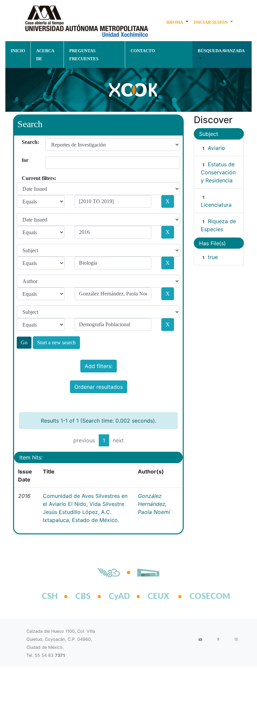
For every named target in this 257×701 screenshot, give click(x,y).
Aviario (216, 148)
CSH (50, 597)
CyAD (119, 597)
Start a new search (56, 342)
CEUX (158, 597)
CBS (82, 597)
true (213, 257)
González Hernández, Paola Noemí (154, 504)
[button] (177, 22)
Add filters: (98, 366)
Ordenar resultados (98, 386)
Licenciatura (216, 204)
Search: (24, 142)
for (24, 160)
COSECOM (202, 597)
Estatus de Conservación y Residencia (218, 172)
